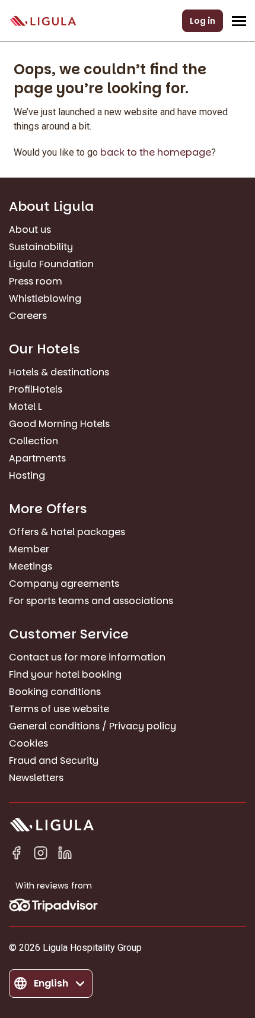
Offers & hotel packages (67, 532)
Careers (28, 316)
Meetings (30, 566)
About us (30, 229)
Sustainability (41, 247)
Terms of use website (59, 709)
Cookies (28, 743)
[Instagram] (40, 855)
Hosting (27, 475)
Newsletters (36, 778)
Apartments (37, 458)
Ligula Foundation (51, 264)
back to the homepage (155, 152)
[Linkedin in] (65, 855)
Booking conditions (55, 691)
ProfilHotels (35, 389)
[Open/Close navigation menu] (239, 21)
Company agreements (64, 583)
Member (29, 549)
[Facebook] (16, 855)
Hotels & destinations (59, 372)
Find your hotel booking (65, 674)
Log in (202, 21)
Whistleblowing (45, 298)
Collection (33, 441)
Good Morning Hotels (59, 424)
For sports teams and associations (91, 601)
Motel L (25, 406)
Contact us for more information (87, 657)
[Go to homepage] (42, 21)
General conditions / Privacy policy (92, 726)
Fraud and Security (53, 760)
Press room (35, 281)
